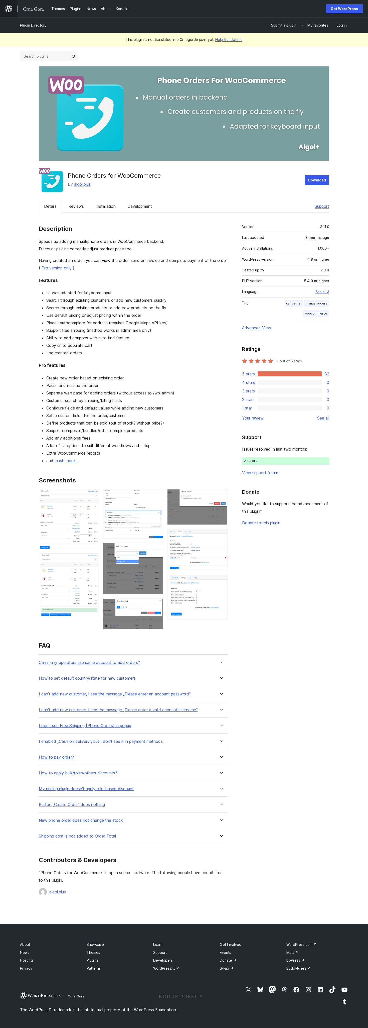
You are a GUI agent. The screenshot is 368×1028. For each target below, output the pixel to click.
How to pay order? (56, 757)
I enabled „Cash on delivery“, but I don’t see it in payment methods (101, 741)
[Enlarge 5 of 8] (156, 605)
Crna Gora (76, 996)
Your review (253, 418)
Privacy (26, 968)
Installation (106, 206)
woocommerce (315, 313)
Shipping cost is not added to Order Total (77, 836)
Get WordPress (344, 9)
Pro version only (57, 267)
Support (322, 206)
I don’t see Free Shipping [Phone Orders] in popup (85, 725)
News (24, 952)
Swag (226, 968)
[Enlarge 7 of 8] (220, 535)
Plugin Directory (33, 25)
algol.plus (82, 184)
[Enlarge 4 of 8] (156, 549)
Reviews (76, 206)
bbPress (295, 960)
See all (323, 418)
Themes (93, 952)
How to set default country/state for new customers (87, 678)
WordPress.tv (166, 968)
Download (317, 180)
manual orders (316, 303)
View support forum (260, 472)
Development (139, 206)
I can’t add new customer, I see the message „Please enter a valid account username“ (118, 709)
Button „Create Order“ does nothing (72, 804)
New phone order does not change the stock (81, 820)
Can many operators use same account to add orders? (89, 662)
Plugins (92, 960)
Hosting (26, 960)
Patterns (94, 968)
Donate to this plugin (261, 522)
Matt (292, 952)
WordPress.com (301, 944)
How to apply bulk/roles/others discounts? (78, 773)
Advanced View (256, 327)
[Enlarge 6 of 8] (220, 495)
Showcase (95, 944)
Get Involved (230, 944)
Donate (228, 960)
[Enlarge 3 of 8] (156, 495)
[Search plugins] (73, 56)
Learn (157, 944)
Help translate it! (229, 39)
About (25, 944)
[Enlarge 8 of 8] (220, 580)
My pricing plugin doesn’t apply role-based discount (86, 788)
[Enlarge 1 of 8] (92, 495)
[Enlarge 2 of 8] (92, 560)
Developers (163, 960)
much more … (67, 460)
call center (294, 303)
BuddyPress (298, 968)
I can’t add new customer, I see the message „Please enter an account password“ (115, 694)
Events (225, 952)
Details (50, 206)
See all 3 (322, 292)
